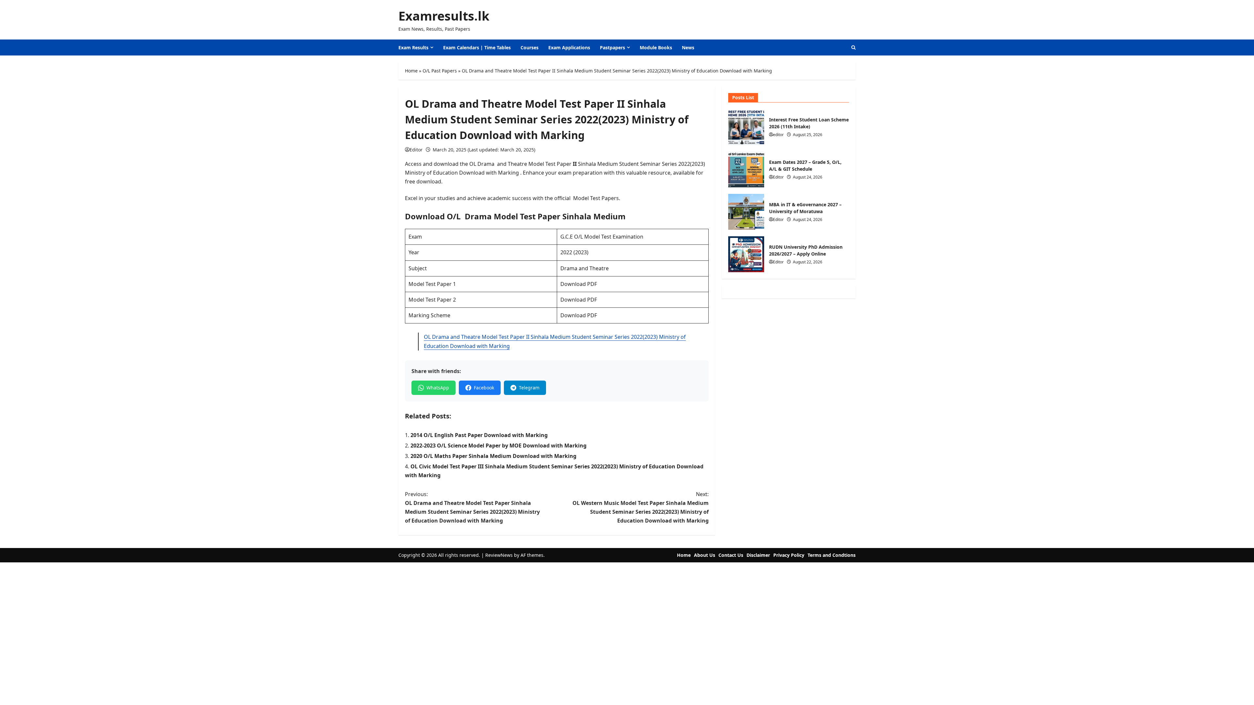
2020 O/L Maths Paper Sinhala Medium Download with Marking (493, 456)
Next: (640, 508)
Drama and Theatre (584, 268)
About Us (704, 555)
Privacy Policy (788, 555)
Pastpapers (612, 47)
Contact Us (730, 555)
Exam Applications (569, 47)
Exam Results (413, 47)
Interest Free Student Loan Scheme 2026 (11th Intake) (746, 127)
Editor (416, 150)
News (688, 47)
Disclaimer (758, 555)
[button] (853, 47)
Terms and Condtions (832, 555)
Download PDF (578, 284)
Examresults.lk (444, 15)
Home (411, 71)
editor (778, 134)
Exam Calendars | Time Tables (477, 47)
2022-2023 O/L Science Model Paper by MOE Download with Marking (498, 445)
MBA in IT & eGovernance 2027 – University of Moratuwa (746, 212)
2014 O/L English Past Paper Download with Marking (479, 435)
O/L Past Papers (440, 71)
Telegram (529, 387)
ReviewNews (499, 555)
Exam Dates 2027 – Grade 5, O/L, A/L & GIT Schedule (746, 169)
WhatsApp (437, 387)
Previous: (472, 508)
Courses (530, 47)
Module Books (656, 47)
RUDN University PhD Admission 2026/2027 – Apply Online (746, 254)
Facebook (484, 387)
